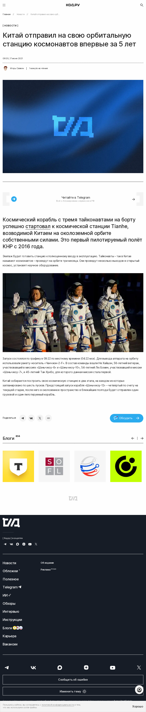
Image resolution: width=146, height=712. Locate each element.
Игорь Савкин (17, 68)
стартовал (37, 226)
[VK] (31, 418)
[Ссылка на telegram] (5, 544)
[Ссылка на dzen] (23, 544)
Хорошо (137, 706)
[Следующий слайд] (142, 438)
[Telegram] (22, 418)
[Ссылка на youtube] (30, 544)
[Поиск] (142, 5)
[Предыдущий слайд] (133, 438)
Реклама (47, 569)
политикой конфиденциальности (58, 705)
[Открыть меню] (4, 5)
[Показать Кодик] (139, 689)
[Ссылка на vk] (11, 544)
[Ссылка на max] (17, 544)
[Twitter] (39, 418)
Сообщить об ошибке (73, 679)
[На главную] (73, 5)
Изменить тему (70, 691)
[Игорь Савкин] (5, 68)
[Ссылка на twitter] (36, 544)
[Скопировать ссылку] (48, 418)
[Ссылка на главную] (11, 522)
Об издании (47, 562)
